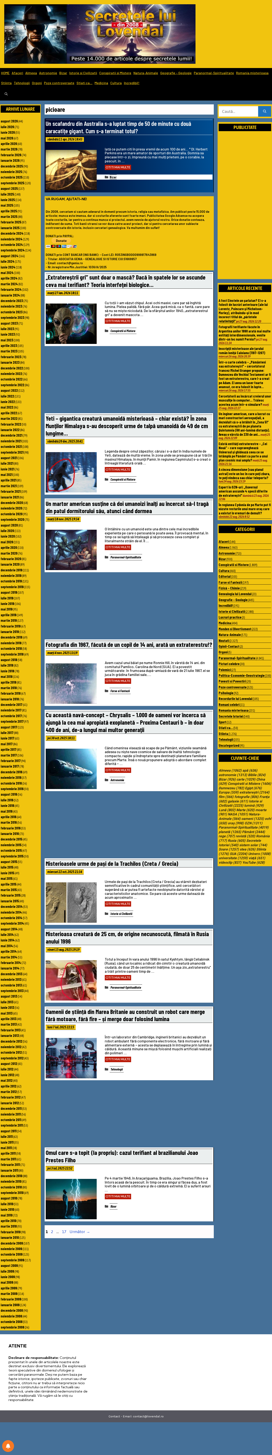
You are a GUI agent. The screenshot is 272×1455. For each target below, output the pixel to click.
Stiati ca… (84, 83)
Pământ (253, 832)
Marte (245, 810)
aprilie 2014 (9, 951)
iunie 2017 (7, 738)
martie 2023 (9, 351)
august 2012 (9, 1063)
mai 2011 (6, 1148)
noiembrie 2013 (11, 979)
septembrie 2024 (13, 250)
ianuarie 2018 (10, 699)
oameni (252, 818)
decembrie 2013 (11, 974)
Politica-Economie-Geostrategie (242, 675)
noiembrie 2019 (11, 575)
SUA (238, 853)
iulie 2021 (7, 463)
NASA (238, 814)
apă (249, 770)
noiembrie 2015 (11, 845)
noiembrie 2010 (11, 1181)
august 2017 (9, 727)
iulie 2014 (7, 934)
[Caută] (264, 111)
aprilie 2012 (8, 1086)
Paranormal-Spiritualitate (214, 73)
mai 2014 (7, 946)
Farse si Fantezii (120, 691)
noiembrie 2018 (11, 643)
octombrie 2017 (11, 716)
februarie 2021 (11, 491)
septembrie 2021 (12, 452)
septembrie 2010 (12, 1192)
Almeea (31, 73)
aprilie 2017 (8, 749)
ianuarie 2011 (9, 1170)
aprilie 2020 (9, 547)
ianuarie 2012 (10, 1103)
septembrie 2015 (12, 856)
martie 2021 (9, 486)
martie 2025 (9, 216)
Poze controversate (59, 83)
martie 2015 (9, 889)
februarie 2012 (11, 1097)
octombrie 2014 (11, 918)
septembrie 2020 (12, 519)
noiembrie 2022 (11, 373)
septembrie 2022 (12, 385)
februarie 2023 (11, 357)
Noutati (224, 640)
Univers (259, 853)
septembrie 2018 (12, 654)
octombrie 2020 (12, 514)
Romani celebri (229, 704)
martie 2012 (9, 1091)
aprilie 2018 (8, 682)
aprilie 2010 (8, 1220)
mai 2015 (7, 878)
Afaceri (17, 73)
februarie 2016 (11, 828)
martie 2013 (9, 1024)
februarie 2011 (10, 1164)
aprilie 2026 (9, 143)
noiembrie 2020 (11, 508)
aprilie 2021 (8, 480)
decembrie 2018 (11, 637)
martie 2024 (9, 284)
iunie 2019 (7, 603)
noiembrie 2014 (11, 912)
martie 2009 (9, 1293)
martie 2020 (9, 553)
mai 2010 (7, 1215)
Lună (227, 810)
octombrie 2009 (12, 1254)
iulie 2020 (7, 530)
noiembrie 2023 (11, 306)
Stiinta (6, 83)
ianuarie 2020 (10, 564)
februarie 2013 (11, 1030)
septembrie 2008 (12, 1327)
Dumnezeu (231, 788)
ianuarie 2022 (10, 429)
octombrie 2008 (12, 1321)
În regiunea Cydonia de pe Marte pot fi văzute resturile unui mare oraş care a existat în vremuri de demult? (245, 509)
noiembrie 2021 (11, 441)
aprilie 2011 (8, 1153)
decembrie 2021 (11, 435)
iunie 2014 (8, 940)
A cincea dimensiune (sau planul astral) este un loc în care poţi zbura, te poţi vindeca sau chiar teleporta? (244, 473)
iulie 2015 (7, 867)
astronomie (233, 775)
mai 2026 (7, 138)
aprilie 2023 (9, 345)
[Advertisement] (129, 380)
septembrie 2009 (12, 1260)
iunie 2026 (8, 132)
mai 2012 (7, 1080)
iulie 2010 (7, 1204)
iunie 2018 (7, 671)
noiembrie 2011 (11, 1114)
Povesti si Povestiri (232, 681)
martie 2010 (9, 1226)
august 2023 (9, 323)
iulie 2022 (7, 396)
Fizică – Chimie (229, 588)
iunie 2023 (8, 334)
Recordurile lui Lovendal (235, 698)
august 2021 (9, 458)
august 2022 (9, 390)
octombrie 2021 (11, 446)
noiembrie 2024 (12, 239)
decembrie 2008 (12, 1310)
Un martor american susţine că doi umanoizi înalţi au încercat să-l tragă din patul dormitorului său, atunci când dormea (127, 507)
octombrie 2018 (11, 648)
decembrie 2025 (12, 166)
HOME (5, 73)
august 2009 (9, 1265)
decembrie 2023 (12, 300)
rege (227, 836)
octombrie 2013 (11, 985)
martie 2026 (9, 149)
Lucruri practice (230, 617)
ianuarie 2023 (10, 362)
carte (246, 779)
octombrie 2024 (12, 244)
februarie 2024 (11, 289)
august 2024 (9, 256)
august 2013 (9, 996)
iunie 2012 (7, 1075)
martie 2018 (9, 688)
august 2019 (9, 592)
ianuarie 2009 (10, 1305)
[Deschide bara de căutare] (6, 94)
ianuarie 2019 (10, 631)
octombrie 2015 (11, 850)
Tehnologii (22, 83)
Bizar (63, 73)
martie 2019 (9, 620)
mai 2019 (7, 609)
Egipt (253, 788)
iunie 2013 (7, 1007)
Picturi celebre (229, 663)
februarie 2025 (11, 222)
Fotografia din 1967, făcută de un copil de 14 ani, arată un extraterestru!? (129, 644)
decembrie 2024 (12, 233)
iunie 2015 (7, 873)
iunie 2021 (7, 469)
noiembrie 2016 (11, 777)
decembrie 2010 (11, 1176)
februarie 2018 (11, 693)
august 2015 (9, 861)
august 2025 (9, 188)
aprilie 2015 (8, 884)
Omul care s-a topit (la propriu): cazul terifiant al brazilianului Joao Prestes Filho (122, 1156)
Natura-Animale (145, 73)
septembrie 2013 (12, 990)
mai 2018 (7, 676)
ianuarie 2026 (10, 160)
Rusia (236, 840)
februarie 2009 (11, 1299)
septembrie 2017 (12, 721)
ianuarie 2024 (10, 295)
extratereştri (254, 792)
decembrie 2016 (11, 772)
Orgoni (37, 83)
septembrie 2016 (12, 788)
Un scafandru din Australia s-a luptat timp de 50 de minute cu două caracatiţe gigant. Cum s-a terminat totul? (118, 127)
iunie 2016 (7, 805)
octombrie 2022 (12, 379)
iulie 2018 (7, 665)
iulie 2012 (7, 1069)
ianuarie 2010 (10, 1237)
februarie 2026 (11, 155)
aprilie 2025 (9, 211)
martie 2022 (9, 418)
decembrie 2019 (11, 570)
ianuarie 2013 (10, 1035)
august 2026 (9, 121)
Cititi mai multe (118, 167)
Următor (79, 1231)
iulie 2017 (7, 732)
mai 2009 (7, 1282)
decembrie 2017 (11, 704)
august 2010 (9, 1198)
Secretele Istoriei (231, 716)
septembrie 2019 (12, 587)
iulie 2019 (7, 598)
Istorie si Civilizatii (83, 73)
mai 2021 (7, 474)
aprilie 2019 (8, 615)
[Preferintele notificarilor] (8, 1446)
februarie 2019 (11, 626)
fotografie (246, 796)
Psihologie (226, 693)
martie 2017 (9, 755)
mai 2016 (7, 811)
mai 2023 (7, 340)
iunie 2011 (7, 1142)
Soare (229, 849)
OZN (253, 823)
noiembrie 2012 (11, 1047)
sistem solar (253, 845)
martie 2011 (8, 1159)
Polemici (225, 669)
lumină (254, 805)
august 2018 (9, 659)
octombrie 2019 (11, 581)
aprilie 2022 (9, 413)
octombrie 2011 (11, 1119)
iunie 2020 (8, 536)
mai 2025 (7, 205)
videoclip (230, 862)
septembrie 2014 (12, 923)
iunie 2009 (8, 1277)
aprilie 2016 (8, 817)
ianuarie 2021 (10, 497)
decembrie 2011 (11, 1108)
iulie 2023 (7, 328)
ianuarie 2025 (10, 228)
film (226, 796)
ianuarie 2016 (10, 833)
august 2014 (9, 929)
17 (64, 1231)
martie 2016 (9, 822)
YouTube (253, 862)
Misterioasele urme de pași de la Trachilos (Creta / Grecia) (112, 863)
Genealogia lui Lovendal (235, 594)
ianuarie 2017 (10, 766)
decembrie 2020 (12, 502)
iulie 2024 (7, 261)
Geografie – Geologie (176, 73)
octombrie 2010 (11, 1187)
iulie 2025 (7, 194)
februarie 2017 (11, 760)
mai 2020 (7, 542)
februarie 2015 (11, 895)
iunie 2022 (8, 401)
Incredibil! (131, 83)
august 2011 (9, 1131)
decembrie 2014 (12, 906)
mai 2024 (7, 272)
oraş (236, 823)
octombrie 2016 (11, 783)
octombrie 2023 (12, 312)
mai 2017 (7, 744)
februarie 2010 (11, 1232)
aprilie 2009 (9, 1288)
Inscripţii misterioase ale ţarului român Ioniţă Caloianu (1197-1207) (242, 350)
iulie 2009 (7, 1271)
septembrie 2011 (12, 1125)
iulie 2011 (7, 1136)
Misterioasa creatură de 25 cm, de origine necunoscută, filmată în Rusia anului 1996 (127, 937)
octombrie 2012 (11, 1052)
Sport (222, 722)
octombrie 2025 (12, 177)
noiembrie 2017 (11, 710)
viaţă (257, 858)
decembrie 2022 (12, 368)
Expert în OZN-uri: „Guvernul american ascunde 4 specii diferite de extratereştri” (243, 491)
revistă (245, 836)
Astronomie (48, 73)
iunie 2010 (7, 1209)
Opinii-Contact (229, 646)
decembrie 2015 (11, 839)
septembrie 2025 (12, 183)
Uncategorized (229, 745)
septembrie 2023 (12, 317)
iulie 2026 (7, 127)
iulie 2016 (7, 800)
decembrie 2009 (12, 1243)
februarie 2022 (11, 424)
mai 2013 (7, 1013)
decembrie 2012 (11, 1041)
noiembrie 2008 (11, 1316)
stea (247, 849)
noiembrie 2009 (11, 1248)
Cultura (116, 83)
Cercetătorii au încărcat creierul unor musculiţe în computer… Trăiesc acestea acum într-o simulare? (245, 400)
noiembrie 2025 (11, 171)
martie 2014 (9, 957)
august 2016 (9, 794)
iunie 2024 (8, 267)
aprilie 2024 (9, 278)
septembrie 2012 (12, 1058)
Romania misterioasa (252, 73)
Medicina (101, 83)
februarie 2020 (11, 558)
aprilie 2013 (8, 1018)
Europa (229, 792)
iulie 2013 (7, 1002)
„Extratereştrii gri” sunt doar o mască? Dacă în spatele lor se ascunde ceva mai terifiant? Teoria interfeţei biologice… (125, 280)
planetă (230, 832)
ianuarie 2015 (10, 901)
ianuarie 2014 (10, 968)
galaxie (238, 801)
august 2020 (9, 525)
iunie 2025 (8, 199)
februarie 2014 (11, 962)
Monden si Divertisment (235, 629)
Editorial (225, 576)
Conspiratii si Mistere (115, 73)
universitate (233, 858)
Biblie (257, 775)
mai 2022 (7, 407)
